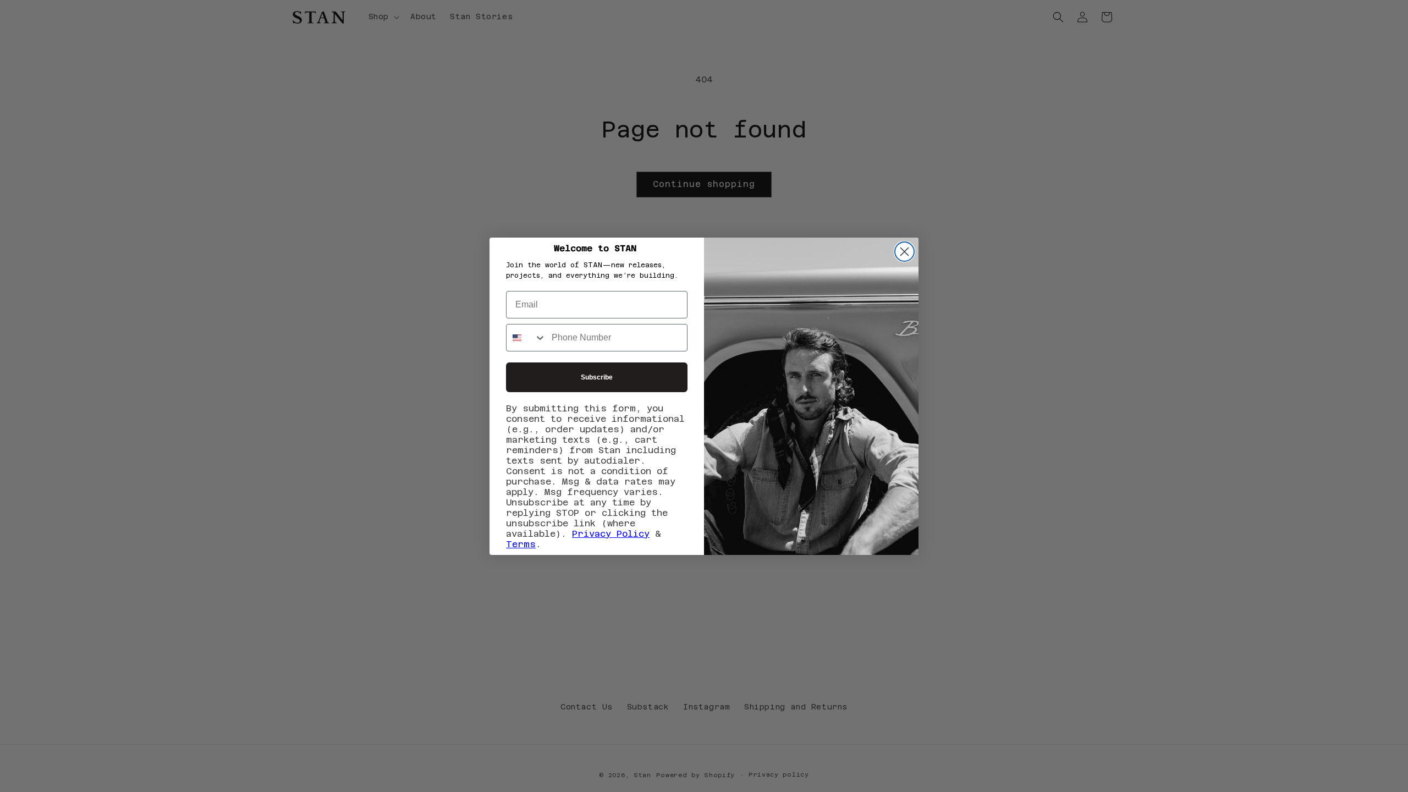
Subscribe (597, 377)
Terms (521, 544)
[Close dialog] (904, 251)
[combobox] (526, 337)
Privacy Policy (611, 534)
